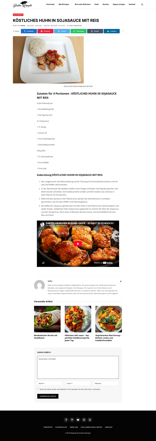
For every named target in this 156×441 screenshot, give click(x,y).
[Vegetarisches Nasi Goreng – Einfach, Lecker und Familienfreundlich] (108, 319)
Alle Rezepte (63, 4)
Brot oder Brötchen (83, 4)
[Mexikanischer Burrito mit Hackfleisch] (47, 319)
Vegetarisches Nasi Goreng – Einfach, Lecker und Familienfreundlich (108, 338)
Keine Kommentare (75, 25)
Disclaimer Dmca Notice (91, 427)
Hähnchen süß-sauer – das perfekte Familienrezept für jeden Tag (77, 338)
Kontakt (132, 4)
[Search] (142, 4)
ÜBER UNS (74, 427)
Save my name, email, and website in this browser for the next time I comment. (70, 389)
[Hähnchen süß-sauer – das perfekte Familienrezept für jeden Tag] (78, 319)
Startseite (50, 4)
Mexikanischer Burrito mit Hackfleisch (45, 336)
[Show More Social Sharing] (122, 31)
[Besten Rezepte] (22, 4)
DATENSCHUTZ (61, 427)
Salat (96, 4)
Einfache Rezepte (85, 433)
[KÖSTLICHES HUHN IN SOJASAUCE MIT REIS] (48, 83)
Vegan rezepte (119, 4)
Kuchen (106, 4)
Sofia (23, 25)
